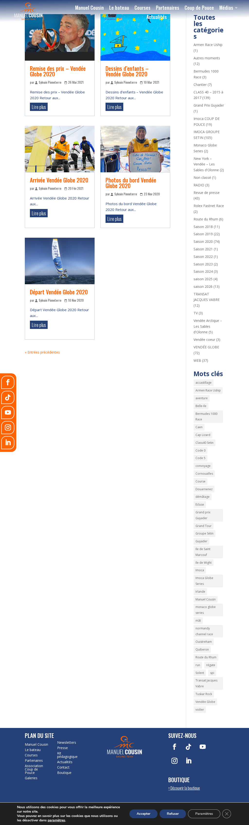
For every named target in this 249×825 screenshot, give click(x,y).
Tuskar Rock (204, 694)
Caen (199, 427)
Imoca (200, 570)
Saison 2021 (203, 249)
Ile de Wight (204, 563)
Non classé (202, 177)
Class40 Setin (204, 443)
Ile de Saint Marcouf (203, 552)
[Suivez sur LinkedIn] (188, 761)
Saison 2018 (203, 226)
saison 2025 (203, 279)
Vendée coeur (204, 339)
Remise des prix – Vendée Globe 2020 (58, 71)
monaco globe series (206, 610)
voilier (200, 709)
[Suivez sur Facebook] (174, 747)
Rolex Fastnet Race (209, 205)
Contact (63, 767)
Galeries (31, 778)
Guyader (201, 541)
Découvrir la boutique (185, 788)
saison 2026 (203, 286)
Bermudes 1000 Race (206, 417)
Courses (142, 7)
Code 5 (200, 458)
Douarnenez (204, 489)
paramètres (56, 820)
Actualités (156, 16)
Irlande (200, 591)
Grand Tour (204, 526)
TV (196, 313)
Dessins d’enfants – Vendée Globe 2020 (127, 71)
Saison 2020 (203, 241)
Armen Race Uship (208, 44)
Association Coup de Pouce (34, 769)
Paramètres (204, 813)
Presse (62, 748)
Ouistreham (204, 642)
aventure (202, 398)
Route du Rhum (206, 219)
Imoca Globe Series (204, 581)
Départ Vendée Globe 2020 (59, 292)
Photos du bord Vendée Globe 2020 (131, 183)
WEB (197, 360)
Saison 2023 (203, 264)
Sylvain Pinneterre (50, 82)
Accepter (143, 813)
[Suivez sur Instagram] (174, 761)
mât (198, 620)
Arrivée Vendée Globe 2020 (59, 180)
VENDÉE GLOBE (206, 347)
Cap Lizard (203, 435)
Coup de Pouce (199, 7)
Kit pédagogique (67, 755)
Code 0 (200, 450)
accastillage (204, 383)
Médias (226, 7)
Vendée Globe (205, 702)
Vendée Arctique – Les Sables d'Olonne (208, 326)
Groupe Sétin (204, 533)
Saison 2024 (203, 271)
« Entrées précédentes (42, 352)
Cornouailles (204, 473)
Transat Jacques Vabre (206, 683)
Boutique (64, 772)
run (198, 665)
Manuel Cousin (89, 7)
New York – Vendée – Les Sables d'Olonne (206, 164)
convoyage (203, 466)
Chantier (200, 84)
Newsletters (66, 742)
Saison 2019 (203, 234)
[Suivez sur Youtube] (202, 747)
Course (200, 481)
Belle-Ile (201, 406)
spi (212, 673)
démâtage (203, 497)
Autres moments (207, 58)
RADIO (199, 185)
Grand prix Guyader (203, 515)
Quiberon (202, 649)
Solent (200, 673)
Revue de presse (207, 192)
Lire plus (39, 106)
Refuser (173, 813)
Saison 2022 (203, 256)
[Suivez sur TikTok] (188, 747)
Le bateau (119, 7)
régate (210, 665)
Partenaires (167, 7)
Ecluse (200, 504)
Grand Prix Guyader (209, 105)
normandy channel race (204, 631)
